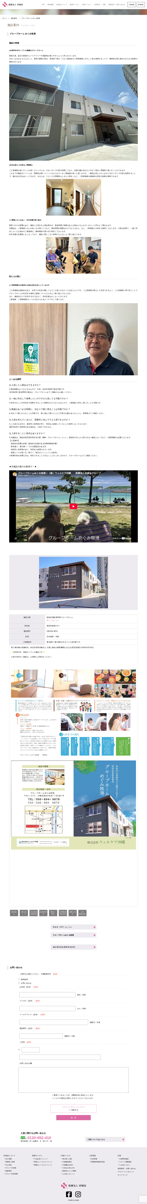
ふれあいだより (125, 1165)
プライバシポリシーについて (73, 1107)
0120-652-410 (39, 1138)
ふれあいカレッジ (69, 1174)
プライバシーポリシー (126, 1172)
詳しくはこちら (53, 620)
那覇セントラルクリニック (43, 1165)
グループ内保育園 (12, 1174)
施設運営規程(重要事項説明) (64, 947)
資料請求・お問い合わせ (116, 4)
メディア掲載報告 (126, 1162)
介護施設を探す (68, 1165)
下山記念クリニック (41, 1159)
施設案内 (9, 1171)
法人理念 (9, 1165)
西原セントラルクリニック (43, 1162)
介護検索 (131, 4)
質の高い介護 (67, 1159)
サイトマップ (122, 1175)
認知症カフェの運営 (69, 1171)
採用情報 (140, 4)
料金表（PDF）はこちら (62, 927)
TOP (43, 4)
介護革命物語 (124, 1159)
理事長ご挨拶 (10, 1162)
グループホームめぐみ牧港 (63, 935)
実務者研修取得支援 (98, 1162)
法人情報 (9, 1159)
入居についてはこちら (96, 1139)
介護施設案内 (67, 1162)
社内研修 (94, 1159)
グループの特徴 (11, 1168)
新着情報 (51, 4)
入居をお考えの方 (69, 1168)
